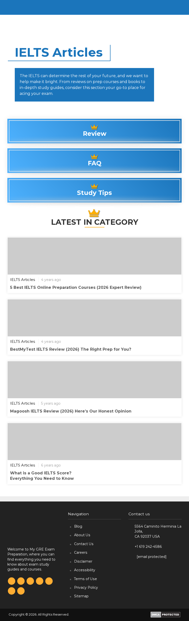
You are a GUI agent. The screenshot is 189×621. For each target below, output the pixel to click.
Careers (80, 552)
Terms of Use (85, 579)
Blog (78, 526)
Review (94, 133)
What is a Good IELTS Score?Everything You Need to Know (42, 476)
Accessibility (84, 570)
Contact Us (84, 544)
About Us (82, 535)
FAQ (94, 163)
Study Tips (94, 192)
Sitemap (81, 596)
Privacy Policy (86, 587)
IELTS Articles (22, 279)
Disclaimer (83, 561)
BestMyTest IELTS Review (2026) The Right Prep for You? (70, 349)
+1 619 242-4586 (148, 547)
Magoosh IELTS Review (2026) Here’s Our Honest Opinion (70, 411)
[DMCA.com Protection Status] (165, 614)
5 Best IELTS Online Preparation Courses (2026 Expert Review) (76, 287)
